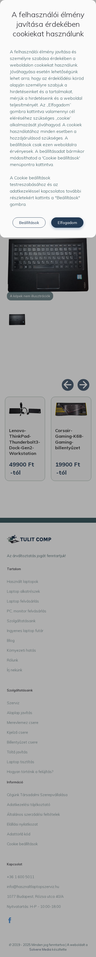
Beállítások (29, 222)
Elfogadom (67, 222)
